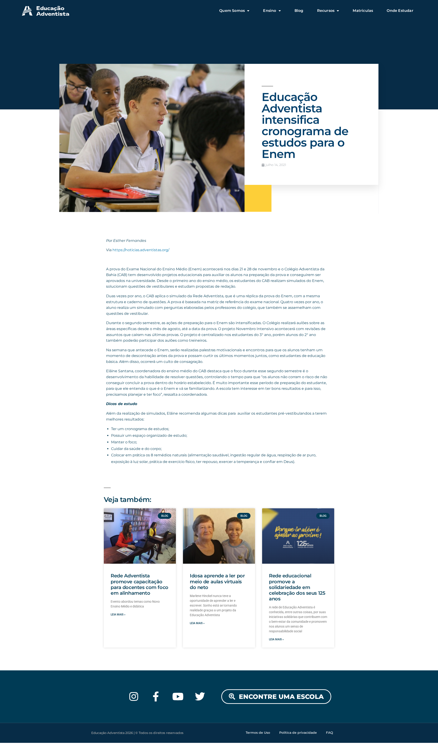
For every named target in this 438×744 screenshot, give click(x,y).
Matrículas (363, 10)
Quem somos (232, 10)
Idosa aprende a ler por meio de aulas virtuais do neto (217, 581)
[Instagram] (134, 696)
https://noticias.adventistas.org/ (140, 250)
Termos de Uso (258, 733)
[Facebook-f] (156, 696)
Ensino (269, 10)
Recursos (326, 10)
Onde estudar (400, 10)
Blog (299, 10)
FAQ (329, 733)
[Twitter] (200, 696)
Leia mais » (118, 614)
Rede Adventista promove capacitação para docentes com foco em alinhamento (139, 584)
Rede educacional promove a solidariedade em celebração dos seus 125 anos (297, 587)
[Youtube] (178, 696)
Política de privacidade (298, 733)
